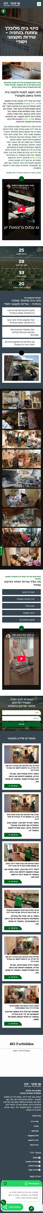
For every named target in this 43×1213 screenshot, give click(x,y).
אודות (36, 1126)
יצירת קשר (34, 1145)
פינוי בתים (28, 119)
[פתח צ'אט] (31, 1208)
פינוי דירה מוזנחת (31, 104)
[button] (3, 11)
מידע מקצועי (33, 1136)
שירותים (35, 1131)
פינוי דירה (35, 1121)
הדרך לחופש (33, 1140)
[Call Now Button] (3, 1202)
